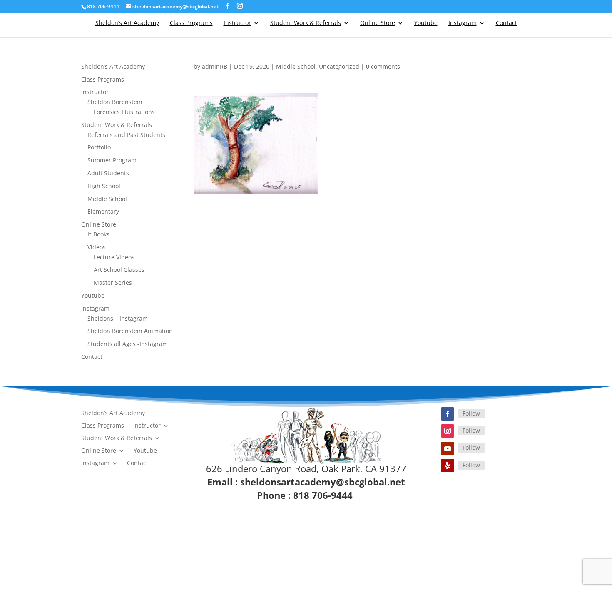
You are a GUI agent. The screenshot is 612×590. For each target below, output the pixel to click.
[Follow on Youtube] (447, 448)
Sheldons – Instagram (117, 318)
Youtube (426, 23)
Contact (506, 23)
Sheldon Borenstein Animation (130, 331)
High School (103, 186)
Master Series (113, 282)
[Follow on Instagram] (447, 431)
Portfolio (99, 147)
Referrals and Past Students (126, 135)
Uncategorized (339, 66)
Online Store (377, 23)
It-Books (98, 234)
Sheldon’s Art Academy (127, 23)
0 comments (383, 66)
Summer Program (112, 160)
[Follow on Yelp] (447, 465)
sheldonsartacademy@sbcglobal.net (322, 481)
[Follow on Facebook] (447, 414)
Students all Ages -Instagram (127, 344)
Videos (96, 247)
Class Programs (191, 23)
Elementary (103, 211)
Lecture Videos (114, 257)
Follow (471, 413)
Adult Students (108, 173)
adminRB (214, 66)
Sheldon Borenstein (114, 102)
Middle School (296, 66)
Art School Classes (119, 270)
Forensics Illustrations (124, 112)
